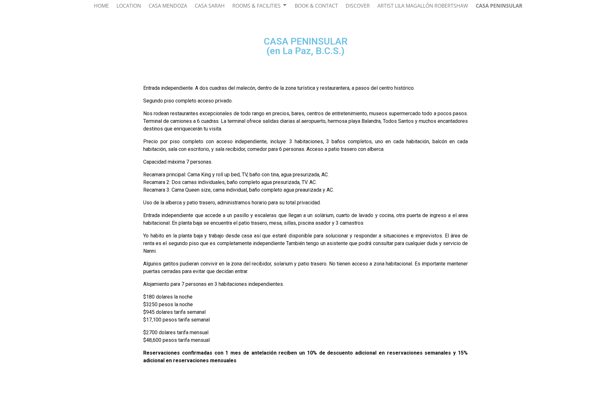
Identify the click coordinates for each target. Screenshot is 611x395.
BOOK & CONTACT (316, 5)
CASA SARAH (210, 5)
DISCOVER (358, 5)
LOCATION (128, 5)
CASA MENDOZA (168, 5)
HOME (101, 5)
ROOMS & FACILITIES (256, 5)
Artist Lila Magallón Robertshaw (422, 5)
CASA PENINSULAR (499, 5)
